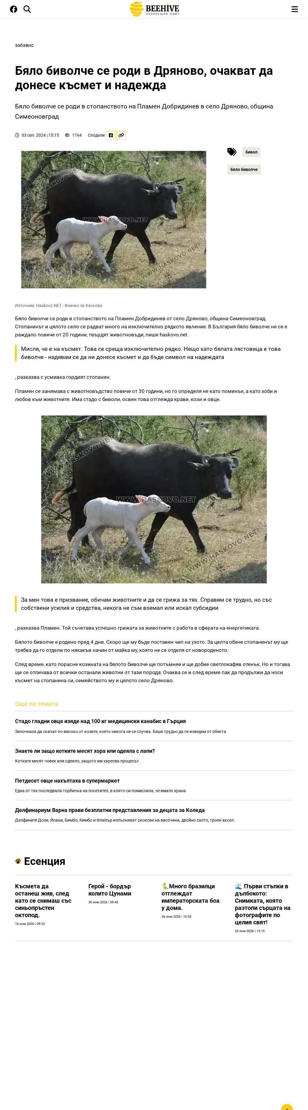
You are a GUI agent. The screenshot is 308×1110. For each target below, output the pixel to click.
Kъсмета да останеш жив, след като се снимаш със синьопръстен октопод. (43, 901)
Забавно (24, 45)
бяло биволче (244, 169)
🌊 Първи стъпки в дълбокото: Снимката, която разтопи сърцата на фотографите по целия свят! (263, 904)
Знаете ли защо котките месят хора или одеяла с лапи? (85, 751)
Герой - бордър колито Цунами (109, 890)
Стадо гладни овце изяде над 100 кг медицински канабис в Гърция (100, 721)
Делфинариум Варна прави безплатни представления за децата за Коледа (110, 810)
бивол (251, 152)
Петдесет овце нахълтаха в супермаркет (67, 780)
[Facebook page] (13, 10)
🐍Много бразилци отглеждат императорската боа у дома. (191, 897)
